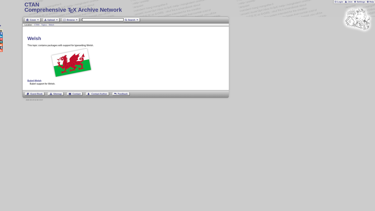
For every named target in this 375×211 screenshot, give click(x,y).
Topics (44, 25)
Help (371, 2)
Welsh (51, 25)
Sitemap (57, 94)
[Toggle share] (1, 25)
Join (350, 2)
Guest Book (36, 94)
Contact (77, 94)
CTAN (36, 25)
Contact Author (99, 94)
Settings (361, 2)
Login (340, 2)
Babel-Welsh (34, 80)
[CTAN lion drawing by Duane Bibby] (357, 35)
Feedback (123, 94)
